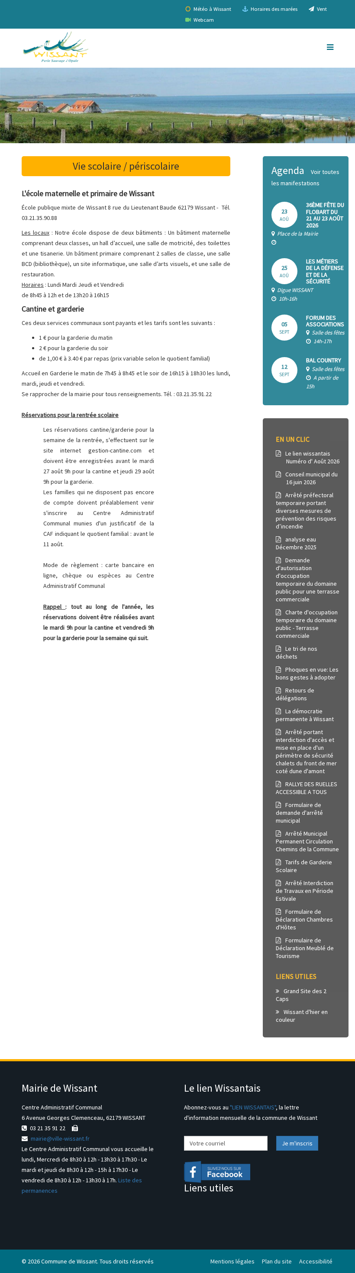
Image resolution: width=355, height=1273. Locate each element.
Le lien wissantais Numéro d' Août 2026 (307, 457)
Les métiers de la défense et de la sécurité (325, 271)
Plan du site (277, 1261)
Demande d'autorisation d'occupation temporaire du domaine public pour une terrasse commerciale (307, 579)
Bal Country (323, 360)
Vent (321, 9)
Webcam (203, 19)
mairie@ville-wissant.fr (60, 1138)
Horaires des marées (273, 9)
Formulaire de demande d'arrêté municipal (299, 812)
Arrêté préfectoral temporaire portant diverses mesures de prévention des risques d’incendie (306, 510)
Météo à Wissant (211, 9)
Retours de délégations (295, 694)
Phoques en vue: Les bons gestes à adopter (307, 673)
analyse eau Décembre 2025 (296, 543)
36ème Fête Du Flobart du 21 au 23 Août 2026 (325, 215)
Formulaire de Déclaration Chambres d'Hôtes (304, 919)
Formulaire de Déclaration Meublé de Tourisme (305, 948)
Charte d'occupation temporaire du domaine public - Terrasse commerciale (307, 624)
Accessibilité (315, 1261)
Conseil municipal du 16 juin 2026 (307, 478)
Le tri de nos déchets (296, 652)
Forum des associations (325, 321)
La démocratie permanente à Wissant (305, 715)
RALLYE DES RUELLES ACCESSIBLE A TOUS (306, 788)
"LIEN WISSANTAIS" (253, 1107)
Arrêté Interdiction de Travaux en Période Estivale (304, 890)
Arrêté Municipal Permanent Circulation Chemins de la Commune (307, 841)
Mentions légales (232, 1261)
